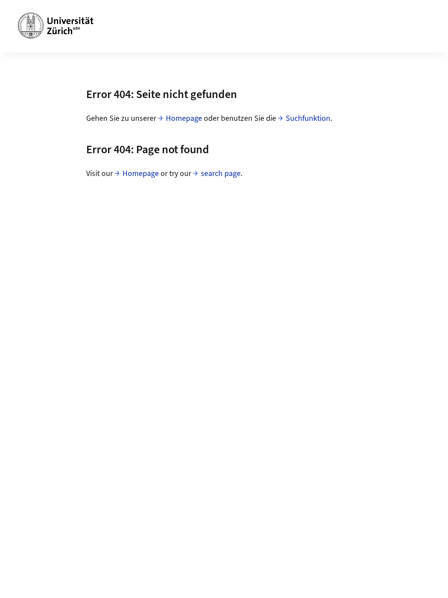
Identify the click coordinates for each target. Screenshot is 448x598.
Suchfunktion (308, 118)
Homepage (184, 118)
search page (221, 173)
